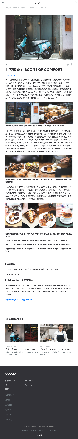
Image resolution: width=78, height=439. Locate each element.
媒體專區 (24, 8)
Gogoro (39, 2)
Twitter (10, 385)
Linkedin (11, 389)
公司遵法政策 (51, 430)
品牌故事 (31, 8)
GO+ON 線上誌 (41, 8)
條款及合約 (42, 430)
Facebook (11, 381)
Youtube (30, 381)
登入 (75, 2)
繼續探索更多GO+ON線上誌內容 (18, 300)
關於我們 (16, 8)
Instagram (31, 385)
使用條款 (34, 430)
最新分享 (8, 8)
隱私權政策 (25, 430)
